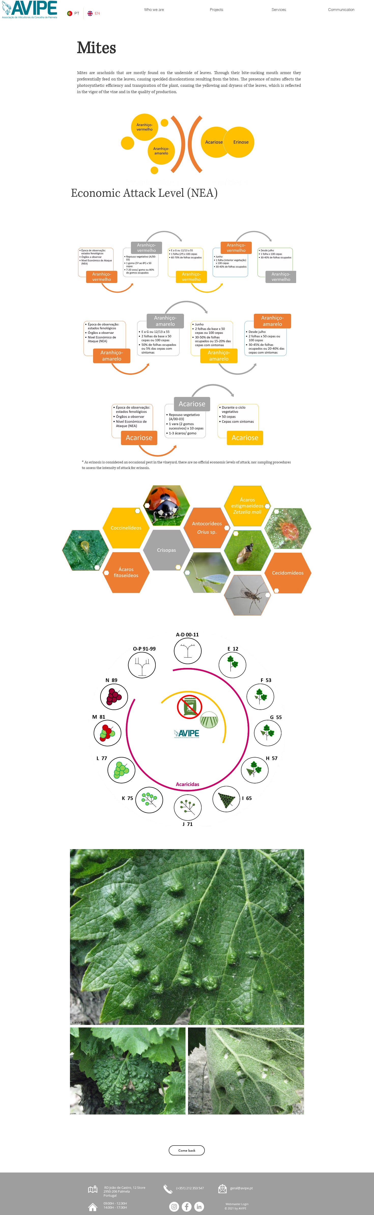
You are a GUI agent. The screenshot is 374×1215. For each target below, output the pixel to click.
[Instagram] (174, 1207)
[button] (154, 10)
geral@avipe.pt (241, 1188)
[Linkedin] (199, 1207)
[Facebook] (187, 1207)
